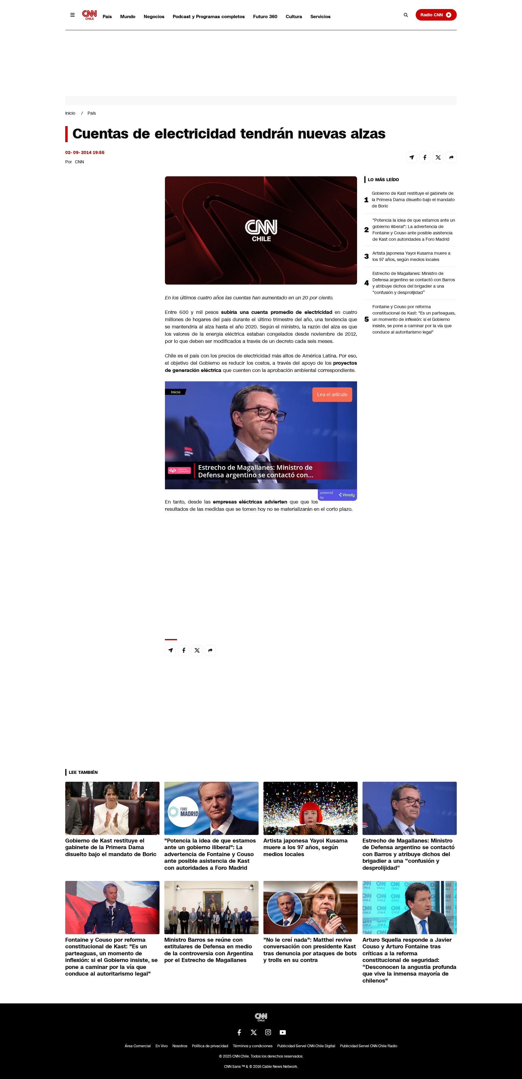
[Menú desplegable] (72, 15)
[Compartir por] (451, 157)
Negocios (154, 16)
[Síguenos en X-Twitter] (254, 1032)
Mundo (127, 16)
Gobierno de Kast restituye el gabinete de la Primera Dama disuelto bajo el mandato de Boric (413, 199)
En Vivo (162, 1046)
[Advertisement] (110, 523)
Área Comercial (138, 1046)
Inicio (70, 113)
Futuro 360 (265, 16)
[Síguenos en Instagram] (268, 1032)
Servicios (320, 16)
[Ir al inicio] (89, 15)
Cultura (294, 16)
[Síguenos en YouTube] (283, 1032)
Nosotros (179, 1046)
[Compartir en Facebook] (424, 157)
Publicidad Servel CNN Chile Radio (368, 1046)
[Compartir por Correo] (411, 157)
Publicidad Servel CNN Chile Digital (306, 1046)
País (107, 16)
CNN (79, 162)
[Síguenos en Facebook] (239, 1032)
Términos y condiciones (252, 1046)
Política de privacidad (210, 1046)
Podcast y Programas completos (209, 16)
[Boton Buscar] (406, 15)
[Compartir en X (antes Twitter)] (438, 157)
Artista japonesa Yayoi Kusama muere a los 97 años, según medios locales (411, 256)
